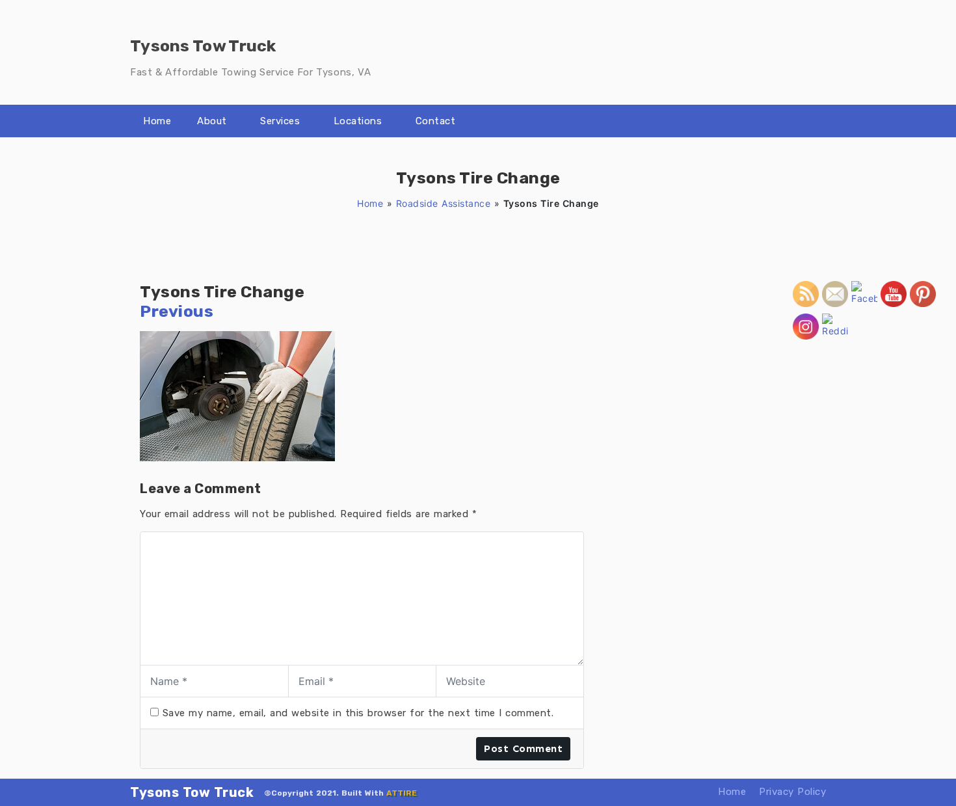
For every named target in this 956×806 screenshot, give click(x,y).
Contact (436, 121)
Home (157, 121)
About (212, 121)
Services (280, 121)
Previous (176, 311)
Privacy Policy (792, 792)
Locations (358, 121)
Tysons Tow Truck (192, 792)
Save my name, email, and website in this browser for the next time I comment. (358, 713)
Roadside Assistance (443, 203)
